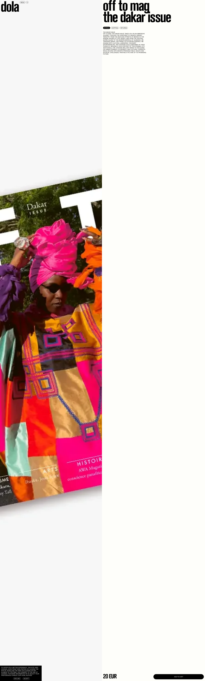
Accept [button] (26, 678)
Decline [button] (17, 678)
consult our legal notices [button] (22, 675)
